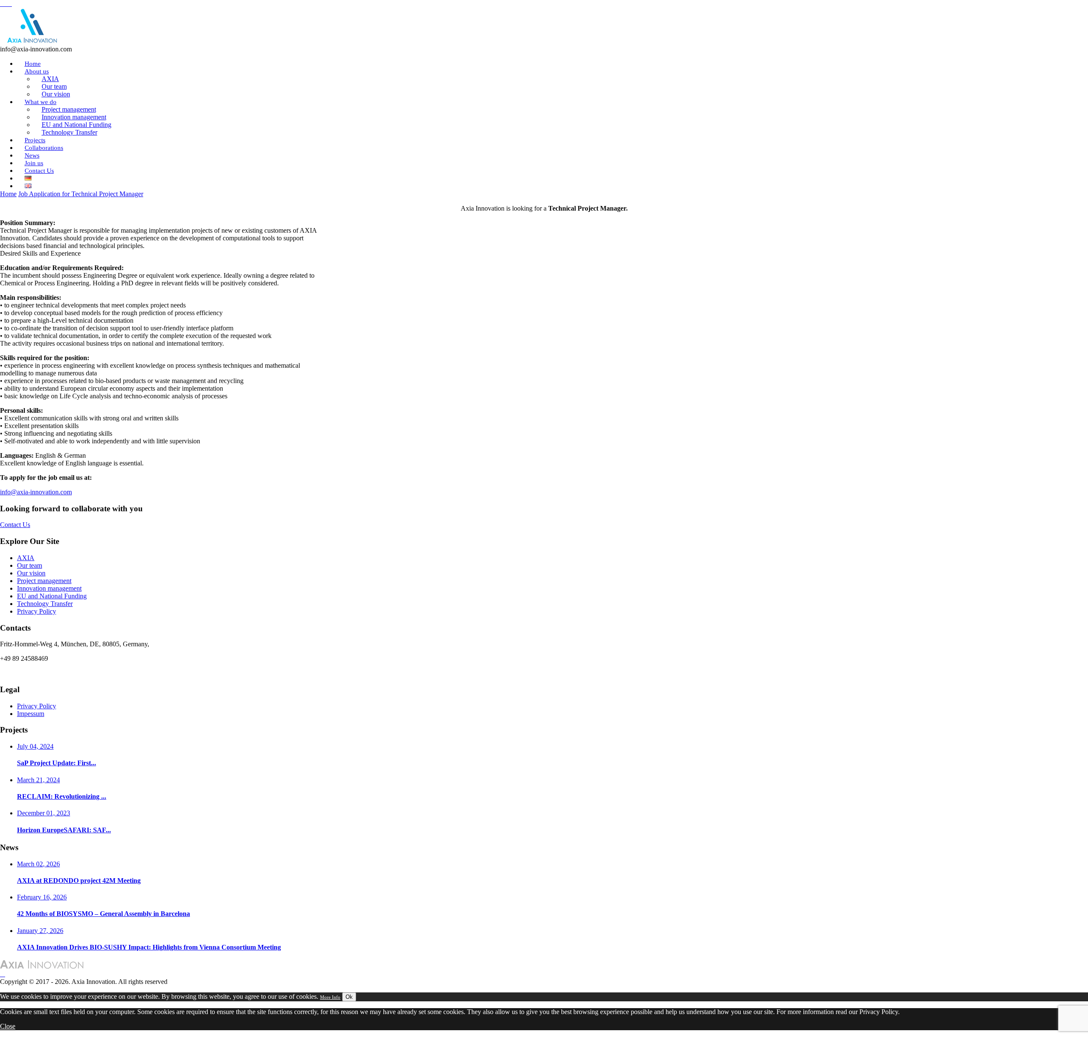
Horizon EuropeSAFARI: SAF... (64, 830)
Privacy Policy (36, 611)
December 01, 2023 (43, 813)
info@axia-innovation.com (36, 492)
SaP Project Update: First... (56, 762)
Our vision (31, 573)
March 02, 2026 (38, 864)
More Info (330, 997)
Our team (29, 565)
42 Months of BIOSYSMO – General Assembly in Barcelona (103, 913)
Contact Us (39, 170)
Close (7, 1026)
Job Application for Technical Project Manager (80, 193)
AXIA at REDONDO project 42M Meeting (79, 880)
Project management (44, 580)
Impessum (30, 713)
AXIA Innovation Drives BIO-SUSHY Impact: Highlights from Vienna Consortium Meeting (149, 947)
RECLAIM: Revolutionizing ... (61, 796)
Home (8, 193)
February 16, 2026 (42, 897)
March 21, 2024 (38, 779)
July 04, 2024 (35, 746)
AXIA (25, 557)
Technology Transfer (69, 132)
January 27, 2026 (40, 930)
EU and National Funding (52, 596)
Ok (349, 997)
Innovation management (49, 588)
